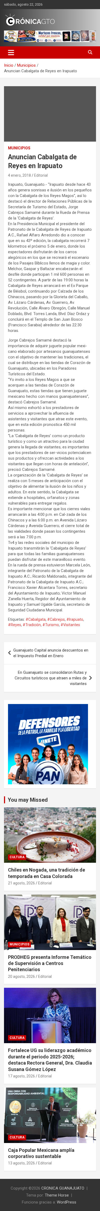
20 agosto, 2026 (21, 976)
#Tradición (32, 625)
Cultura (17, 857)
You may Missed (28, 800)
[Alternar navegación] (11, 52)
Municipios (19, 148)
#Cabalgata (36, 619)
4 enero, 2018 (19, 175)
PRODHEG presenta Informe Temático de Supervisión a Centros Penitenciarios (49, 963)
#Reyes (14, 625)
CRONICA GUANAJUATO (62, 1188)
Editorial (41, 175)
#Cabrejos (56, 619)
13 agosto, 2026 (21, 1163)
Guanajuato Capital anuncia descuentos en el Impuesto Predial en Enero (50, 653)
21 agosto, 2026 (21, 883)
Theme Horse (57, 1195)
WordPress (66, 1202)
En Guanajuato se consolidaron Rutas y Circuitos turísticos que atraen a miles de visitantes (51, 678)
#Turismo (50, 625)
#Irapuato (74, 619)
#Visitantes (70, 625)
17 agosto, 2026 (21, 1076)
